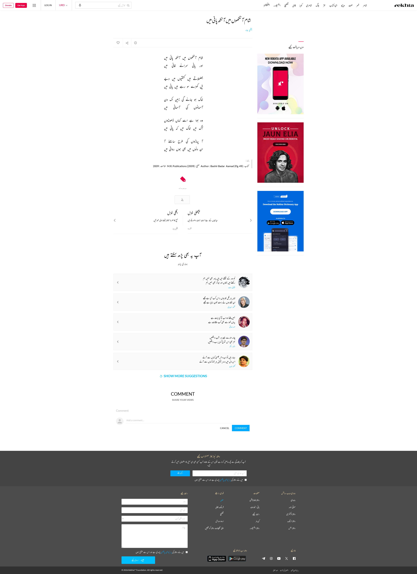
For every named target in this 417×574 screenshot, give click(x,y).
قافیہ (294, 5)
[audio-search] (80, 5)
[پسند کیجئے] (117, 42)
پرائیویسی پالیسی (225, 479)
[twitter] (286, 558)
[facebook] (294, 558)
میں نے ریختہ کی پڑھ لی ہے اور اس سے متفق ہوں (219, 479)
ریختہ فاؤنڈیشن (254, 500)
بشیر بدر (249, 29)
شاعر (365, 5)
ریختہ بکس (291, 528)
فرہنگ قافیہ (220, 507)
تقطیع (286, 5)
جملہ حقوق (275, 570)
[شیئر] (127, 42)
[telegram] (263, 558)
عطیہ (222, 500)
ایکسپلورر (277, 5)
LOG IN (48, 5)
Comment (241, 428)
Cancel (224, 428)
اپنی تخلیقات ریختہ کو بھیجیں (214, 528)
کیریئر (257, 521)
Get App (21, 5)
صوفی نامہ (292, 507)
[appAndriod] (237, 559)
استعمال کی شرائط (284, 570)
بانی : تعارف (254, 507)
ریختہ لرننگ (291, 521)
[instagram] (271, 558)
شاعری (309, 5)
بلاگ (317, 5)
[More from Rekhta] (34, 5)
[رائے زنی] (135, 42)
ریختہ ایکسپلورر (254, 528)
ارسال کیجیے (135, 560)
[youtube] (278, 558)
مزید (258, 5)
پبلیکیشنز (267, 5)
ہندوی (293, 500)
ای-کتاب (333, 5)
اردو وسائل (220, 521)
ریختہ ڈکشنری (290, 514)
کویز (301, 5)
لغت (350, 5)
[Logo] (404, 6)
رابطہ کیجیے (255, 514)
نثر (324, 5)
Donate (8, 5)
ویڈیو (343, 5)
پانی (182, 199)
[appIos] (216, 559)
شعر (357, 5)
